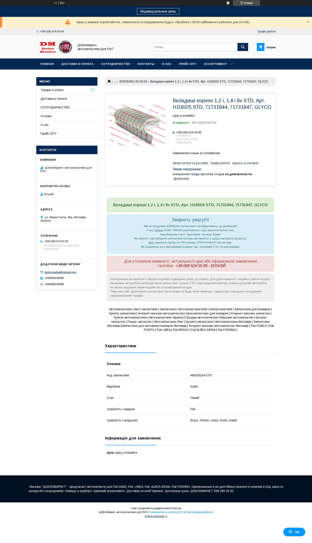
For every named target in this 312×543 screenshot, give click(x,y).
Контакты (146, 63)
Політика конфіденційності (197, 512)
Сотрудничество (115, 63)
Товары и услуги (52, 90)
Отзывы (46, 116)
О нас (166, 63)
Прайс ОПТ (187, 63)
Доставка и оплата (77, 63)
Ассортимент (215, 63)
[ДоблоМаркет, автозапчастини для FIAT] (54, 53)
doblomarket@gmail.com (60, 272)
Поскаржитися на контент (164, 512)
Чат (297, 532)
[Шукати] (243, 47)
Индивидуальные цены (158, 11)
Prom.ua (176, 508)
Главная (47, 63)
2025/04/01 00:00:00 (133, 81)
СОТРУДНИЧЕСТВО (55, 107)
